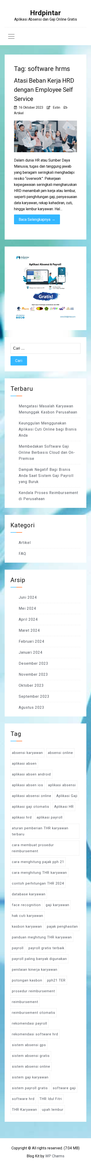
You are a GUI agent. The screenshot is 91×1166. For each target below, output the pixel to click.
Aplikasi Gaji (66, 796)
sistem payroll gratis (30, 1088)
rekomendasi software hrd (35, 1034)
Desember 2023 (33, 663)
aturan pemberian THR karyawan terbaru (40, 831)
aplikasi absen (24, 763)
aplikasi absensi (62, 785)
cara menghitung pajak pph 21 (38, 862)
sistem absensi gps (29, 1045)
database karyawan (29, 894)
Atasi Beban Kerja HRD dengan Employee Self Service (44, 89)
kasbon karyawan (27, 926)
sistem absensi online (31, 1066)
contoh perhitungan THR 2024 (38, 883)
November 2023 (33, 674)
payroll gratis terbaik (46, 948)
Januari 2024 (30, 652)
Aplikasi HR (64, 806)
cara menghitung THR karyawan (39, 873)
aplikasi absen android (31, 774)
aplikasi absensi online (31, 796)
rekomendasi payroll (29, 1023)
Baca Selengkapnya (37, 219)
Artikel (19, 113)
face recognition (26, 905)
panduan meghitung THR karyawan (42, 937)
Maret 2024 (29, 630)
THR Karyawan (24, 1109)
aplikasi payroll (50, 817)
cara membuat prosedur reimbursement (33, 848)
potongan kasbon (27, 980)
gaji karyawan (57, 905)
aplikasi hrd (22, 817)
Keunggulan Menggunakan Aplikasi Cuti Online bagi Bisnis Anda (48, 429)
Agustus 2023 (31, 707)
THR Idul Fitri (50, 1099)
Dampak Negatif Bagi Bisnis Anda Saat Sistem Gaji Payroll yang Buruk (46, 475)
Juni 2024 (28, 597)
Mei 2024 (27, 608)
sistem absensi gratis (31, 1056)
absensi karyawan (27, 753)
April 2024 (28, 619)
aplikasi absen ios (27, 785)
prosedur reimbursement (33, 991)
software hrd (23, 1099)
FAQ (22, 553)
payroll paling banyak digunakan (39, 959)
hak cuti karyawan (27, 916)
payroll (18, 948)
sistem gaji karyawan (30, 1077)
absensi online (60, 753)
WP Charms (54, 1156)
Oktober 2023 (31, 685)
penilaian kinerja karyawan (34, 969)
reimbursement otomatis (33, 1013)
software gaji (64, 1088)
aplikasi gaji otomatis (30, 806)
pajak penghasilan (62, 926)
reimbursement (25, 1002)
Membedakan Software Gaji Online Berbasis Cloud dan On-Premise (47, 452)
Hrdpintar (45, 12)
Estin (56, 107)
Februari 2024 (31, 641)
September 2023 (34, 696)
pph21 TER (56, 980)
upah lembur (52, 1109)
